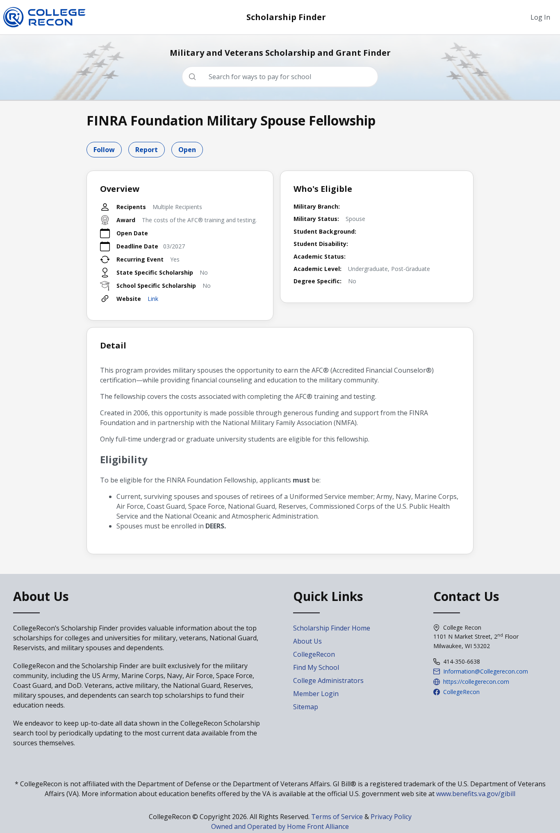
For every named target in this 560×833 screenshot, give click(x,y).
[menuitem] (540, 17)
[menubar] (540, 17)
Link (153, 299)
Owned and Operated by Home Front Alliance (280, 826)
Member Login (316, 693)
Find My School (316, 667)
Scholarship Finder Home (331, 628)
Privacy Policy (391, 816)
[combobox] (283, 76)
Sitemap (305, 706)
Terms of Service (337, 816)
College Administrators (328, 680)
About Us (307, 641)
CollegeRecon (314, 654)
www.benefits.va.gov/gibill (475, 793)
